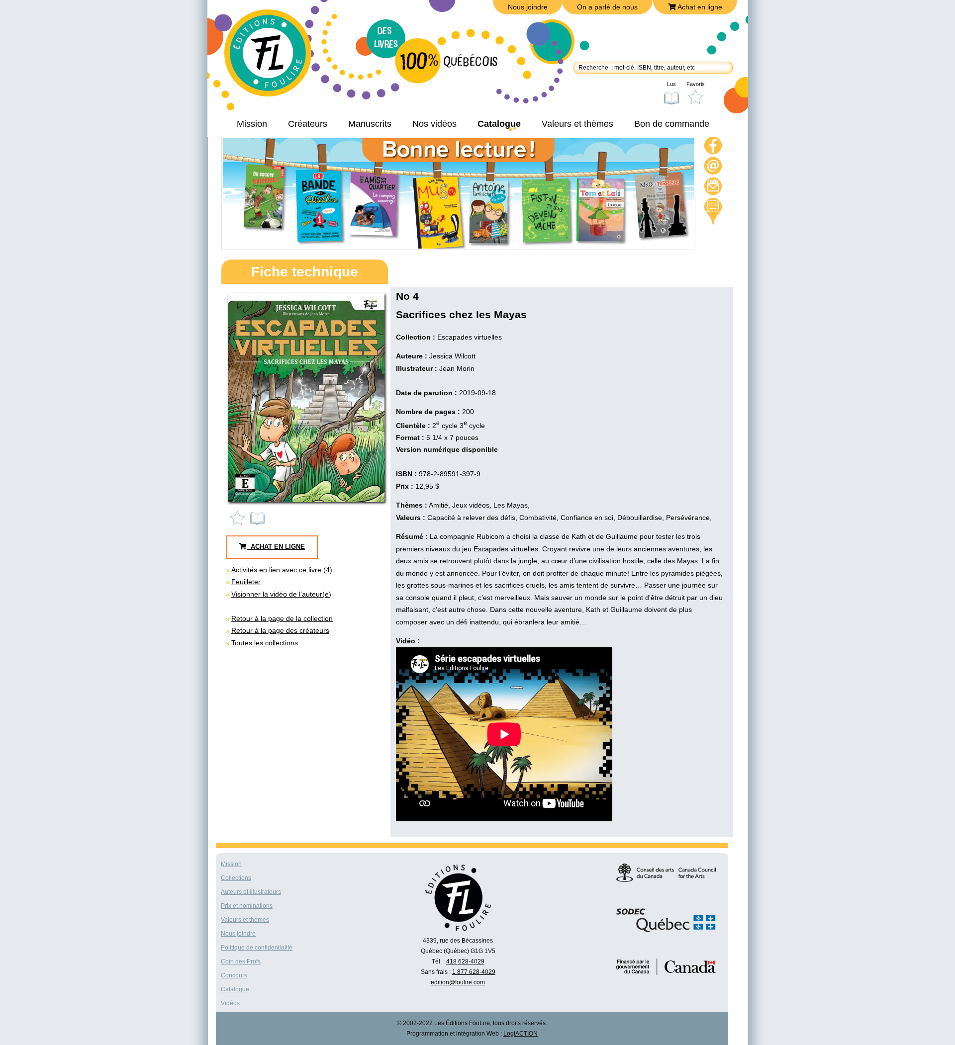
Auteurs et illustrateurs (251, 891)
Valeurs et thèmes (577, 124)
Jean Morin (457, 368)
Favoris (695, 84)
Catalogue (499, 124)
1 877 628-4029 (473, 971)
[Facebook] (713, 147)
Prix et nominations (247, 905)
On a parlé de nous (607, 7)
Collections (236, 877)
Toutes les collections (264, 643)
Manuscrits (369, 124)
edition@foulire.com (458, 982)
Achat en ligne (699, 7)
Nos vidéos (434, 124)
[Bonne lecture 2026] (458, 246)
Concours (234, 975)
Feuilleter (246, 582)
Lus (671, 84)
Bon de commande (671, 124)
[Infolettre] (713, 187)
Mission (252, 124)
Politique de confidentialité (256, 947)
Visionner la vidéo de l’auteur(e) (281, 594)
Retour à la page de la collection (282, 618)
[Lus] (258, 518)
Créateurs (307, 124)
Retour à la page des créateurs (280, 630)
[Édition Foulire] (275, 57)
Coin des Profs (241, 961)
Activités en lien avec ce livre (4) (281, 570)
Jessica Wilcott (452, 356)
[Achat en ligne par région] (713, 211)
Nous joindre (528, 7)
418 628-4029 (465, 961)
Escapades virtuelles (469, 337)
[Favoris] (240, 518)
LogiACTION (520, 1033)
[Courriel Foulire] (713, 167)
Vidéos (230, 1003)
